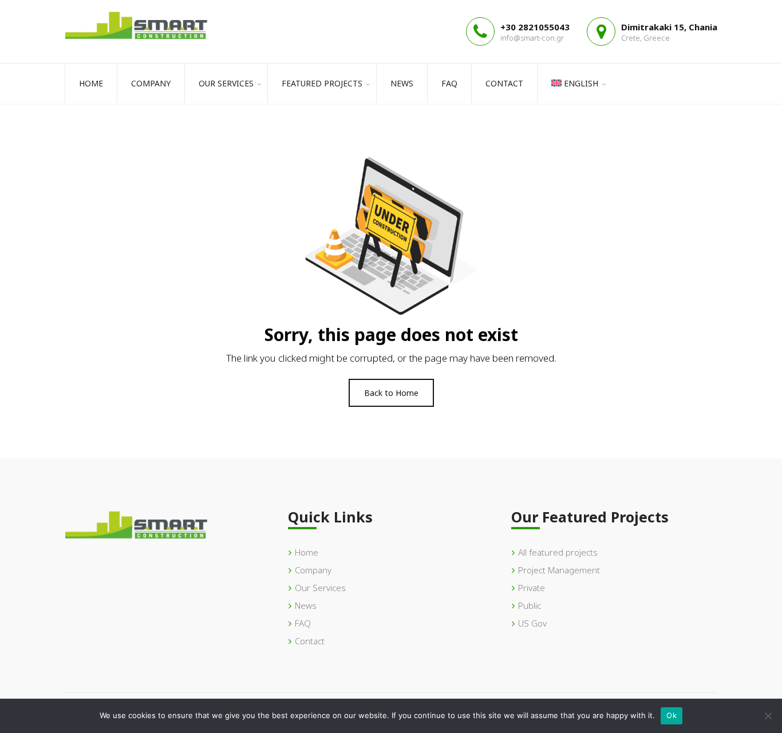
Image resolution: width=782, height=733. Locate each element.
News (401, 83)
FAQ (449, 83)
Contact (504, 83)
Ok (671, 715)
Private (531, 587)
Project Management (559, 570)
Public (529, 605)
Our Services (226, 83)
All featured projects (558, 552)
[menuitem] (574, 84)
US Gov (532, 623)
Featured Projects (322, 83)
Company (151, 83)
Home (91, 83)
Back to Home (391, 392)
